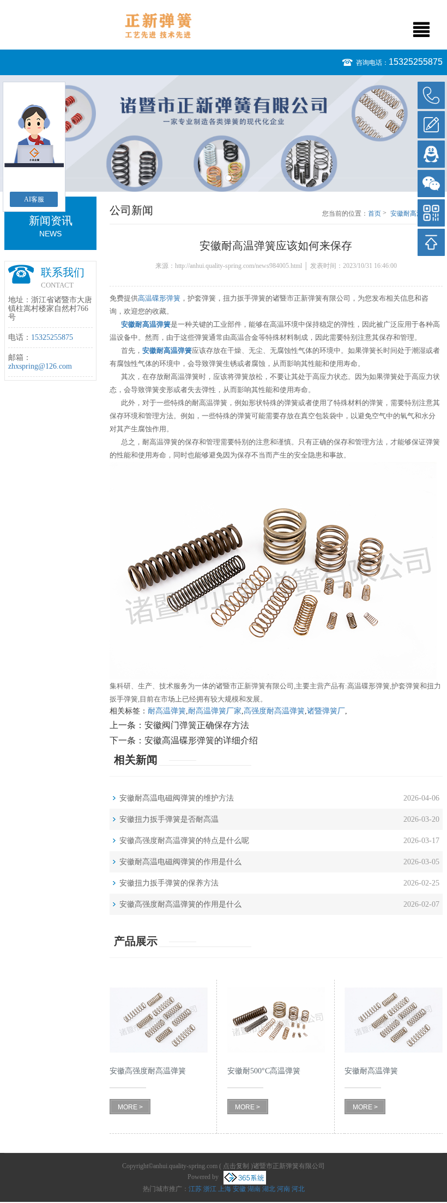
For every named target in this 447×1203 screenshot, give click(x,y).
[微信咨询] (431, 183)
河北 (298, 1189)
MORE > (130, 1107)
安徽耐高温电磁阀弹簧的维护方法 (176, 798)
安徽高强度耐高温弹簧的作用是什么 (180, 904)
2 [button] (228, 177)
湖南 (254, 1189)
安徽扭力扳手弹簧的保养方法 (169, 883)
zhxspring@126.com (40, 366)
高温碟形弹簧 (159, 298)
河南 (283, 1189)
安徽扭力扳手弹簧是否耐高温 (169, 819)
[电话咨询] (431, 95)
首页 (374, 213)
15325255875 (416, 61)
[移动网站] (431, 213)
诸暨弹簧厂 (326, 711)
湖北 (268, 1189)
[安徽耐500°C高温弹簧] (276, 1020)
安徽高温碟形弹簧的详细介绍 (201, 740)
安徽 (239, 1189)
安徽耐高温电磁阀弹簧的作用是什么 (180, 862)
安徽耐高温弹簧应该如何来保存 (416, 214)
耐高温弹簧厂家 (214, 711)
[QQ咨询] (431, 154)
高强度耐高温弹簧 (274, 711)
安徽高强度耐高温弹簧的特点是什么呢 (184, 840)
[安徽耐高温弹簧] (394, 1020)
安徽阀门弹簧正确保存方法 (196, 725)
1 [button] (218, 177)
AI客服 (34, 199)
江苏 (195, 1189)
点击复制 (236, 1166)
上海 (224, 1189)
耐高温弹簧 (167, 711)
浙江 (209, 1189)
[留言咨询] (431, 124)
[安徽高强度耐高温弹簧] (159, 1020)
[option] (223, 133)
